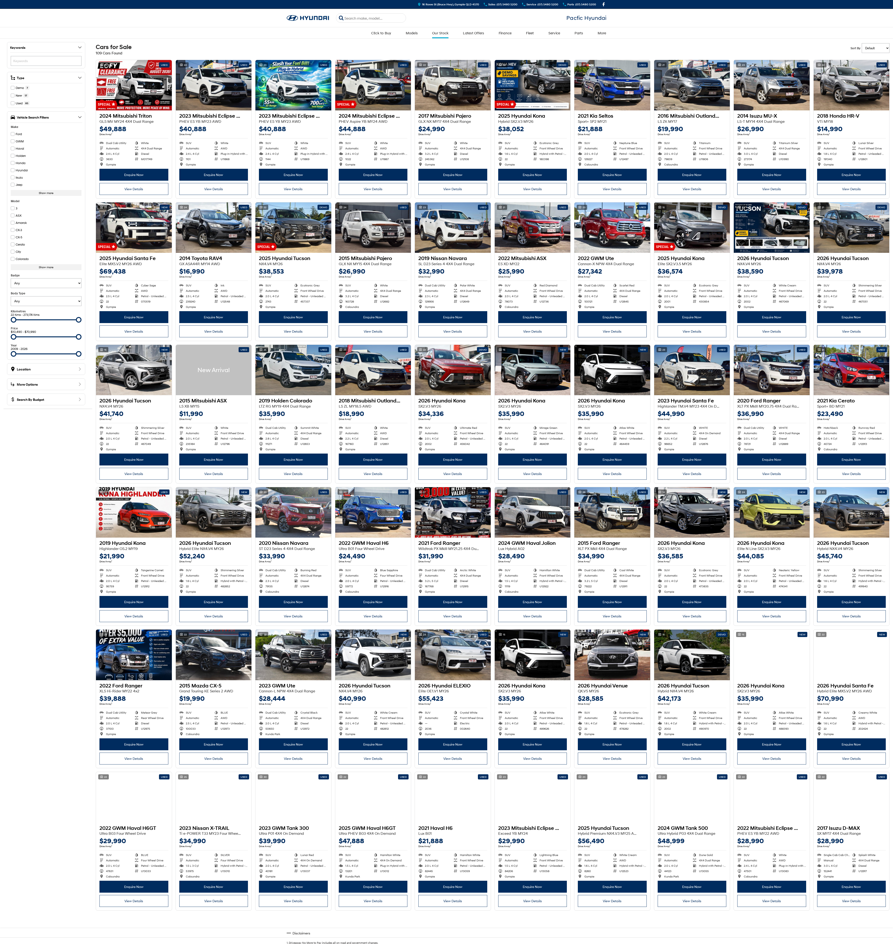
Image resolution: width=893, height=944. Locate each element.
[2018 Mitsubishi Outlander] (373, 370)
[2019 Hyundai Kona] (134, 512)
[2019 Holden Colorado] (293, 370)
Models (412, 33)
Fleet (530, 33)
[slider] (13, 320)
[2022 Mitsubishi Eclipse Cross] (772, 797)
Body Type (18, 293)
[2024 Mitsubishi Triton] (134, 85)
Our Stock (440, 33)
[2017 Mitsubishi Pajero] (453, 85)
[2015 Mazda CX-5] (214, 655)
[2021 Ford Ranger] (453, 512)
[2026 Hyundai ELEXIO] (453, 655)
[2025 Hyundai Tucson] (293, 227)
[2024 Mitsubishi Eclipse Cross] (373, 85)
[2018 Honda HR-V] (851, 85)
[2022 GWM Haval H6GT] (134, 797)
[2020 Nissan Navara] (293, 512)
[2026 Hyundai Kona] (453, 370)
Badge (15, 275)
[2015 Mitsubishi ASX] (214, 370)
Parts (579, 33)
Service (554, 33)
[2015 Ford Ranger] (612, 512)
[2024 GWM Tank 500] (692, 797)
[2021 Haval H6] (453, 797)
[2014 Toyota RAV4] (214, 227)
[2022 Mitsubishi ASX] (533, 227)
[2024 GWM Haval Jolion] (533, 512)
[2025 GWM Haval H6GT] (373, 797)
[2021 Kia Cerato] (851, 370)
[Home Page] (308, 18)
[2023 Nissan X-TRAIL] (214, 797)
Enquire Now (134, 175)
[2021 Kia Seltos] (612, 85)
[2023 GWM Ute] (293, 655)
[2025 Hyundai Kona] (533, 85)
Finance (505, 33)
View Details (133, 189)
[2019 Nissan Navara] (453, 227)
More (602, 33)
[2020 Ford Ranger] (772, 370)
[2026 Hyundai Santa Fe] (851, 655)
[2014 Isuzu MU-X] (772, 85)
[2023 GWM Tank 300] (293, 797)
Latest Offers (473, 33)
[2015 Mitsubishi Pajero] (373, 227)
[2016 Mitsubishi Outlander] (692, 85)
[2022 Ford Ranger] (134, 655)
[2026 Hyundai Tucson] (772, 227)
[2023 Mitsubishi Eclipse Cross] (214, 85)
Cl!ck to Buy (381, 33)
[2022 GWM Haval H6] (373, 512)
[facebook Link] (604, 4)
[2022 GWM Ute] (612, 227)
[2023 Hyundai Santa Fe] (692, 370)
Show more (46, 193)
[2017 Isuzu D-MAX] (851, 797)
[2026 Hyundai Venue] (612, 655)
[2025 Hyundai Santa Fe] (134, 227)
